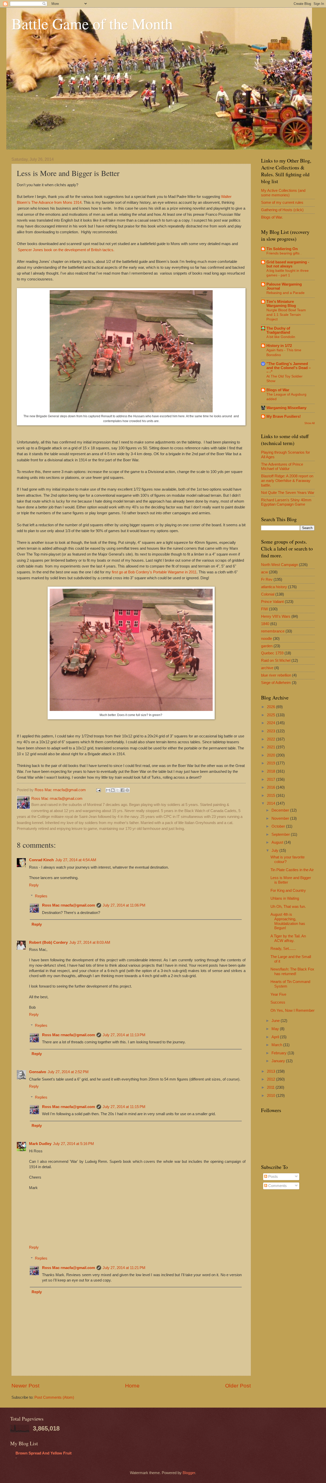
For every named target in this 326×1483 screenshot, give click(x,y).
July (275, 850)
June (276, 1021)
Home (132, 1385)
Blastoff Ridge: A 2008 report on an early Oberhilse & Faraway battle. (287, 480)
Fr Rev (267, 579)
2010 (271, 1096)
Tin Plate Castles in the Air (292, 870)
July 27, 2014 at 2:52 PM (68, 1072)
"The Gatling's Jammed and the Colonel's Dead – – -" (288, 368)
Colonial (267, 594)
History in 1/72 (279, 346)
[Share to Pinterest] (127, 790)
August (277, 842)
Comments (277, 1186)
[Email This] (108, 790)
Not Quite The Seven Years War (287, 493)
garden (267, 646)
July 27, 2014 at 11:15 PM (124, 1107)
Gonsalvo (37, 1072)
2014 (271, 803)
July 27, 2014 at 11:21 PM (124, 1268)
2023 (271, 731)
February (279, 1053)
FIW (264, 609)
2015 (271, 795)
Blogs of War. (272, 217)
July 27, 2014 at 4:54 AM (75, 860)
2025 (271, 715)
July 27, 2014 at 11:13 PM (124, 1035)
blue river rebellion (276, 675)
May (275, 1029)
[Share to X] (117, 790)
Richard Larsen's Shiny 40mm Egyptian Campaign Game (286, 502)
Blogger (189, 1473)
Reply (34, 885)
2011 (271, 1087)
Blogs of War (277, 390)
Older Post (238, 1385)
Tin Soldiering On (282, 249)
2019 (271, 763)
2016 (271, 787)
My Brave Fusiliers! (283, 416)
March (277, 1045)
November (280, 818)
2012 (271, 1079)
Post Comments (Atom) (54, 1397)
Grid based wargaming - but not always (287, 264)
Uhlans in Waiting (284, 898)
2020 (271, 755)
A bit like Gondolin (280, 337)
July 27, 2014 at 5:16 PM (73, 1144)
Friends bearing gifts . (284, 253)
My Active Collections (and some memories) (283, 192)
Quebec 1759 (272, 653)
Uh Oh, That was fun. (288, 907)
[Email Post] (98, 790)
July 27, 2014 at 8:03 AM (89, 942)
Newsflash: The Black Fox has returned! (292, 971)
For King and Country (288, 890)
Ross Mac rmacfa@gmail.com (68, 905)
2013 (271, 1071)
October (278, 826)
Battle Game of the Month (92, 23)
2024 (271, 723)
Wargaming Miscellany (286, 408)
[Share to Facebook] (122, 790)
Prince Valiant (272, 602)
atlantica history (274, 587)
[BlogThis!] (112, 790)
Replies (41, 896)
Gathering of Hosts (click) (282, 210)
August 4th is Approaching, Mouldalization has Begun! (287, 921)
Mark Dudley (40, 1144)
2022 (271, 739)
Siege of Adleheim (276, 683)
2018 (271, 771)
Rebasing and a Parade (285, 293)
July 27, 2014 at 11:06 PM (124, 905)
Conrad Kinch (41, 860)
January (278, 1061)
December (280, 810)
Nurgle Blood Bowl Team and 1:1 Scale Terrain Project (286, 314)
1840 (265, 624)
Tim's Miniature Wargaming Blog (281, 304)
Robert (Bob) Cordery (48, 942)
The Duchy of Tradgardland (278, 330)
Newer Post (25, 1385)
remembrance (272, 631)
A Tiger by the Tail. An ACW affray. (288, 938)
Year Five (278, 994)
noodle (266, 639)
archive (267, 668)
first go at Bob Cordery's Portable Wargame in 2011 (154, 572)
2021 (271, 747)
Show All (309, 423)
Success (277, 1002)
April (275, 1037)
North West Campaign (279, 565)
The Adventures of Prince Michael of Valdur (282, 466)
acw (264, 572)
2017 (271, 779)
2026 (271, 707)
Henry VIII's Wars (275, 616)
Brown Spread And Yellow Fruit (44, 1453)
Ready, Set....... (283, 949)
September (281, 834)
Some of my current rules (282, 202)
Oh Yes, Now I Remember (292, 1010)
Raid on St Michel (275, 660)
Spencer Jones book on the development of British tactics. (66, 250)
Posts (272, 1177)
